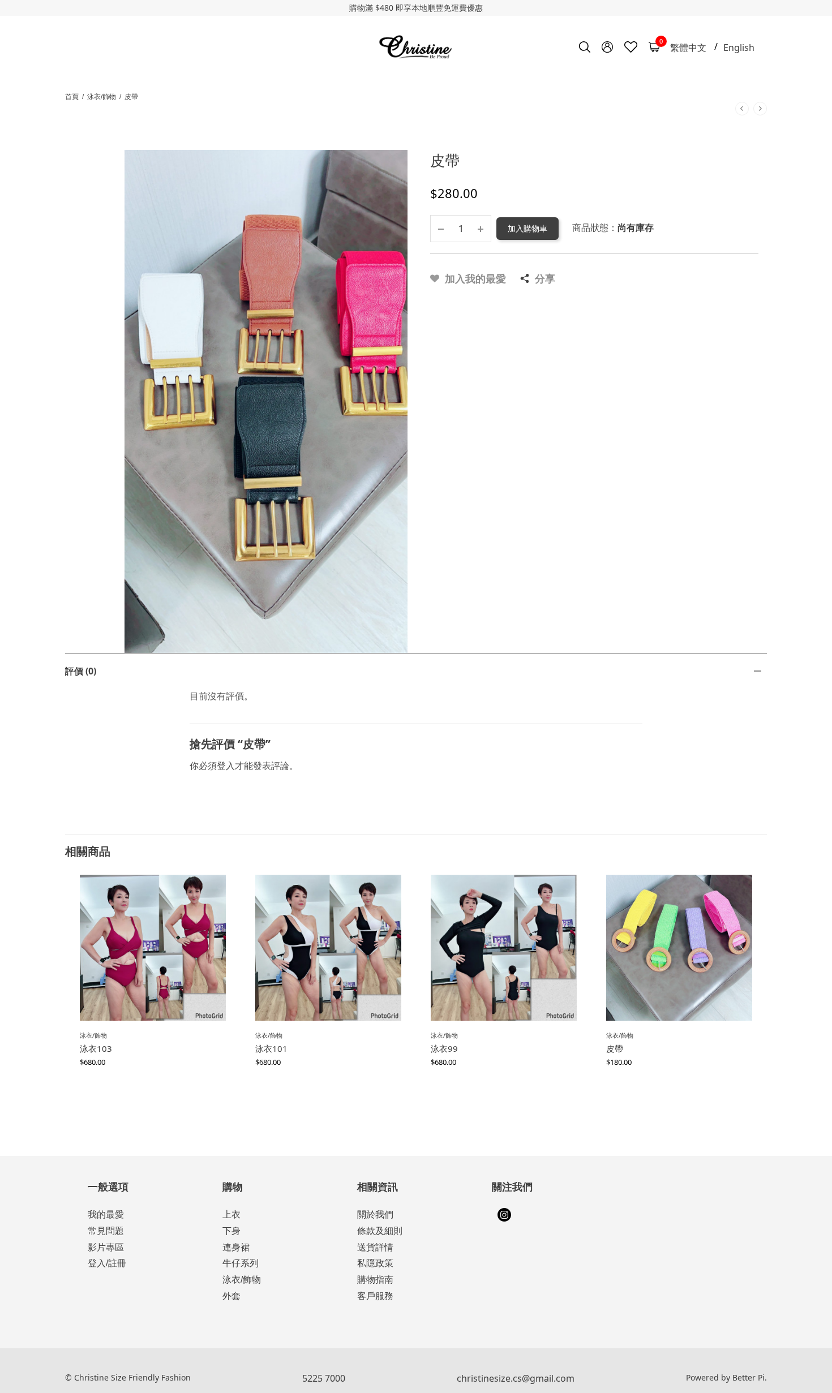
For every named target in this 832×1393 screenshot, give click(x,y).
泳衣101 (271, 1048)
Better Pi (748, 1377)
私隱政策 (375, 1263)
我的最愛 (106, 1214)
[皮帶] (679, 948)
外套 (231, 1296)
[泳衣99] (504, 948)
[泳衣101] (328, 948)
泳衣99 (444, 1048)
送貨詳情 (375, 1247)
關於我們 (375, 1214)
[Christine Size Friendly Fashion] (416, 47)
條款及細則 (379, 1231)
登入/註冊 (107, 1263)
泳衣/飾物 (101, 97)
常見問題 (106, 1231)
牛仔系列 (240, 1263)
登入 (226, 765)
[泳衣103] (153, 948)
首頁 (72, 97)
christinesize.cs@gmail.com (515, 1378)
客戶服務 (375, 1296)
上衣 (231, 1214)
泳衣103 (96, 1048)
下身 (231, 1231)
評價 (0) (80, 671)
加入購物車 (527, 228)
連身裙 (236, 1247)
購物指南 (375, 1279)
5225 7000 (323, 1378)
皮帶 (614, 1048)
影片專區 (106, 1247)
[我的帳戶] (607, 47)
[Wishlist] (630, 47)
